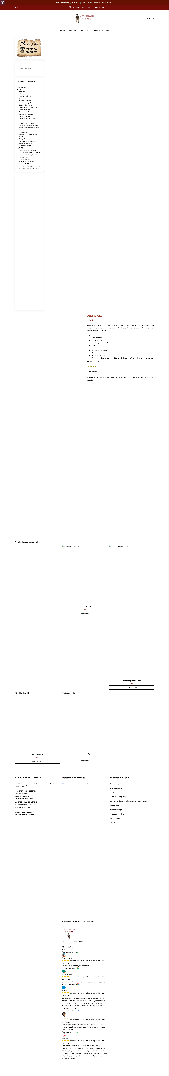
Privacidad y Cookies (117, 814)
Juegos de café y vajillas (115, 378)
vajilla (134, 378)
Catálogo (63, 30)
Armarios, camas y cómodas (27, 150)
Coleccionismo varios (25, 105)
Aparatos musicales (25, 96)
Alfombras (22, 94)
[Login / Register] (148, 19)
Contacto (83, 30)
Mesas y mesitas (24, 157)
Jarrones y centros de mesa (27, 118)
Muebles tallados (24, 164)
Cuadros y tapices (24, 109)
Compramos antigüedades (95, 30)
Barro (20, 98)
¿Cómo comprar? (116, 784)
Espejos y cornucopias (26, 114)
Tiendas (107, 30)
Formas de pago (115, 805)
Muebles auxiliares (24, 159)
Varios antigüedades (25, 145)
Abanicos (22, 91)
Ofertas (21, 130)
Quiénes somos (115, 818)
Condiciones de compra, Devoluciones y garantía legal (128, 801)
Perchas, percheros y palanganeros (29, 166)
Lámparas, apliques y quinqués (28, 125)
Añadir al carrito (93, 371)
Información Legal (116, 810)
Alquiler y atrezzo (73, 30)
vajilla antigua (141, 378)
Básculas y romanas (25, 100)
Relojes (21, 137)
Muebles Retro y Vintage (26, 161)
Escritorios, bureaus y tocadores (29, 155)
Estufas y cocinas (24, 116)
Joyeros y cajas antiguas (26, 121)
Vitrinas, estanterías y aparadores (29, 168)
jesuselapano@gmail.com (24, 799)
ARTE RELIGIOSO (22, 87)
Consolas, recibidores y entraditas (29, 152)
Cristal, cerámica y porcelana (28, 107)
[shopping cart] (150, 19)
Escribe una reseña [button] (68, 949)
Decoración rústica (25, 112)
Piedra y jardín (23, 132)
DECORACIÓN (101, 378)
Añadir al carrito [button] (84, 613)
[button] (2, 2)
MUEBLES (20, 148)
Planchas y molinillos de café (28, 134)
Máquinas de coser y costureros (29, 127)
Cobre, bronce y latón (25, 103)
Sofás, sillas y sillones (25, 139)
